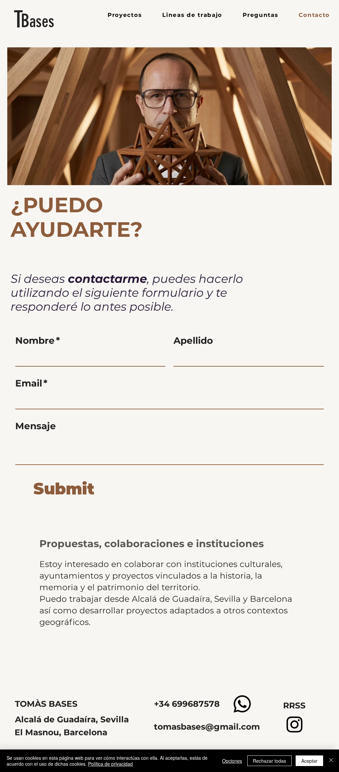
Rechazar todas (269, 760)
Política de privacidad (110, 763)
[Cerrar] (331, 761)
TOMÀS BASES (46, 704)
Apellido (193, 340)
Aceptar (309, 760)
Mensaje (35, 426)
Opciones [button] (232, 760)
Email (31, 383)
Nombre (37, 340)
